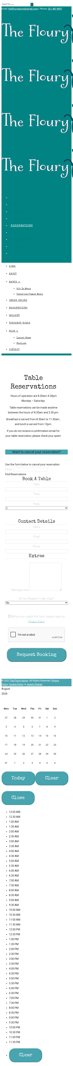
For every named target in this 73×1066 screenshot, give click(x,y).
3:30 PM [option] (14, 963)
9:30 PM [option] (14, 1022)
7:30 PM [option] (14, 1002)
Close (18, 798)
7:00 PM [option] (14, 998)
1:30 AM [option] (14, 826)
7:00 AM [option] (14, 880)
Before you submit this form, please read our (38, 619)
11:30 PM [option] (14, 1042)
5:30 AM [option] (14, 865)
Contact (17, 253)
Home (15, 197)
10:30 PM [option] (14, 1032)
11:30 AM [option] (14, 924)
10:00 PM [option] (14, 1027)
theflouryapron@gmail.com (23, 8)
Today (18, 778)
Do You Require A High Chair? (36, 598)
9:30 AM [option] (14, 904)
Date (36, 484)
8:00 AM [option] (14, 890)
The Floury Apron (19, 680)
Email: (8, 469)
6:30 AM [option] (14, 875)
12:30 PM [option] (14, 934)
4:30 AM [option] (14, 856)
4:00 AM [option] (14, 851)
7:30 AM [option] (14, 885)
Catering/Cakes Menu (29, 294)
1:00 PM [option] (14, 939)
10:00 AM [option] (14, 909)
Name (36, 526)
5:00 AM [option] (14, 860)
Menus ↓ (17, 211)
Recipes (21, 343)
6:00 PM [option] (14, 988)
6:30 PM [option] (14, 993)
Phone (36, 546)
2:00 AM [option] (14, 831)
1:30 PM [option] (14, 944)
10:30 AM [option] (14, 914)
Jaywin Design (34, 684)
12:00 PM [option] (14, 929)
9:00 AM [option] (14, 900)
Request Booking (37, 654)
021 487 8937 (55, 8)
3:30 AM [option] (14, 846)
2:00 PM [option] (14, 949)
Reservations (22, 225)
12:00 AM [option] (14, 811)
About (15, 204)
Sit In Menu (23, 289)
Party (37, 503)
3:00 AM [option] (14, 841)
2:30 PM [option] (14, 953)
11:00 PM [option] (14, 1037)
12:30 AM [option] (14, 816)
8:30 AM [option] (14, 895)
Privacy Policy (36, 621)
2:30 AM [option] (14, 836)
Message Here (20, 589)
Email (36, 536)
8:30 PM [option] (14, 1012)
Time (36, 494)
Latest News (23, 338)
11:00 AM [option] (14, 919)
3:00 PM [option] (14, 958)
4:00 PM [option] (14, 968)
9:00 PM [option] (14, 1017)
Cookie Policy (16, 684)
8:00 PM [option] (14, 1007)
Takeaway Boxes (23, 239)
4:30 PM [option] (14, 973)
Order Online (22, 218)
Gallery (17, 232)
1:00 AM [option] (14, 821)
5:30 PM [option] (14, 983)
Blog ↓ (16, 246)
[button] (36, 697)
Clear (51, 778)
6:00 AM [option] (14, 870)
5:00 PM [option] (14, 978)
